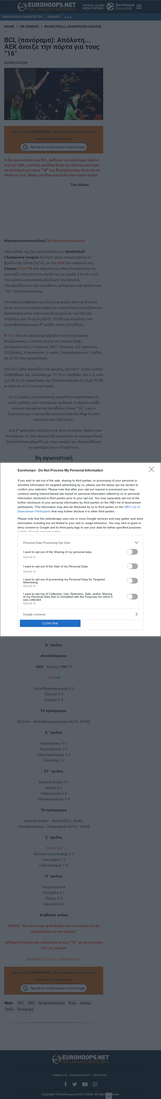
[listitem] (80, 542)
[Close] (153, 471)
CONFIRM (50, 623)
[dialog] (80, 549)
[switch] (132, 552)
